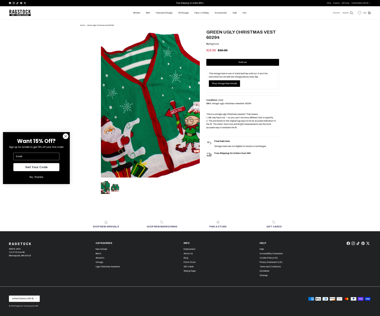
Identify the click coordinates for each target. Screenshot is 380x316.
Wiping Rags (190, 271)
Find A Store (189, 262)
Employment (189, 249)
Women (136, 13)
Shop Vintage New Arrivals (224, 83)
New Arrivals (101, 249)
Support (336, 3)
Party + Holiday (201, 13)
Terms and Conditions (270, 267)
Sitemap (264, 275)
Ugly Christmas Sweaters (108, 267)
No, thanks (36, 177)
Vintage (99, 262)
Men (148, 13)
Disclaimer (264, 271)
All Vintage (183, 13)
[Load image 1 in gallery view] (150, 103)
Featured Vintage (164, 13)
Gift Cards (345, 3)
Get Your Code (36, 167)
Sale (235, 13)
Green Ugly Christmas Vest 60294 (100, 25)
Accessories (221, 13)
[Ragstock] (20, 13)
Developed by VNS (30, 306)
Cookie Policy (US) (269, 258)
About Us (188, 253)
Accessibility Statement (271, 253)
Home (82, 25)
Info (245, 13)
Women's (100, 258)
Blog (186, 258)
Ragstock (214, 44)
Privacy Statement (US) (271, 262)
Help (262, 249)
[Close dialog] (66, 136)
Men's (98, 253)
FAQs (329, 3)
